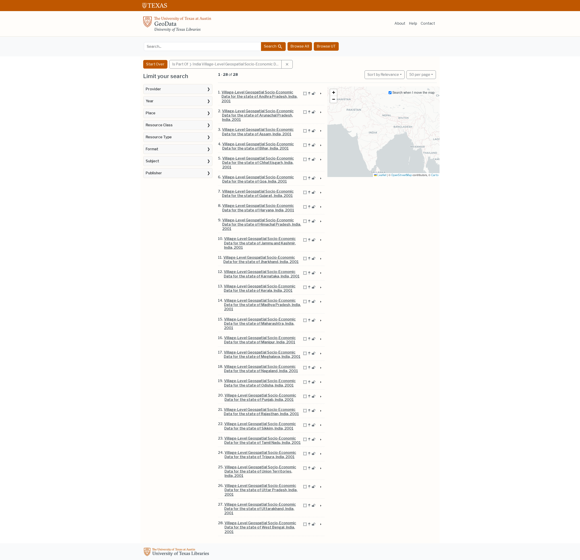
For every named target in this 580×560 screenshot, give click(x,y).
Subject (152, 161)
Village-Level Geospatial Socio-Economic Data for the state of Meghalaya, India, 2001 (262, 354)
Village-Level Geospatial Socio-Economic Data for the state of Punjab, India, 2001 (260, 397)
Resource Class (159, 125)
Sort (383, 74)
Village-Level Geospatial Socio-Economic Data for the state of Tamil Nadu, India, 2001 (262, 440)
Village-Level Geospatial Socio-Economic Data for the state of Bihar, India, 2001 (258, 146)
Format (152, 149)
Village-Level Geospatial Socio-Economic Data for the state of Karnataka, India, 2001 (262, 274)
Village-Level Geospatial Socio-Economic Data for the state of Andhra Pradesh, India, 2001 (259, 96)
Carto (434, 175)
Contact (428, 23)
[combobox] (202, 46)
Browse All (299, 46)
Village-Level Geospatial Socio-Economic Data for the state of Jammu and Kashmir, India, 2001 (260, 243)
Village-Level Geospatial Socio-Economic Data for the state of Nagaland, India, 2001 (261, 368)
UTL (177, 552)
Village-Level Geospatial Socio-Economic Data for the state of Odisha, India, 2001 (260, 383)
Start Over (155, 64)
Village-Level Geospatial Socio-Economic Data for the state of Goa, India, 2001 (258, 179)
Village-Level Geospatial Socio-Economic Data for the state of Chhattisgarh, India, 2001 (258, 162)
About (399, 23)
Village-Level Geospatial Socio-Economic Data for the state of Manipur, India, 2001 (260, 340)
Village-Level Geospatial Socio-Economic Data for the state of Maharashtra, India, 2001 (260, 323)
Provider (153, 89)
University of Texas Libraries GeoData (177, 25)
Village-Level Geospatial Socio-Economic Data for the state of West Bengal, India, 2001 (260, 527)
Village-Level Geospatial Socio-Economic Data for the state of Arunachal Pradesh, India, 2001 (258, 115)
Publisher (154, 173)
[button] (333, 92)
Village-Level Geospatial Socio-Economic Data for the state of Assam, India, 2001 (258, 131)
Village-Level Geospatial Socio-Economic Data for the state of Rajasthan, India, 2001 (261, 411)
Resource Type (159, 137)
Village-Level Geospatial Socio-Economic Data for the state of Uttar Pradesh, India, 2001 (261, 489)
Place (150, 113)
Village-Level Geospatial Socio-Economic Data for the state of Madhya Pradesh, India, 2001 (262, 304)
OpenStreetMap (401, 175)
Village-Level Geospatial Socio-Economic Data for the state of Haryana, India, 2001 (258, 207)
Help (413, 23)
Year (150, 101)
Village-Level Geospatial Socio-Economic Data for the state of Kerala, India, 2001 (259, 288)
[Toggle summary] (320, 93)
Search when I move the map (413, 92)
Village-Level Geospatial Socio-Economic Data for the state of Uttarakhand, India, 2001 (260, 508)
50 (419, 74)
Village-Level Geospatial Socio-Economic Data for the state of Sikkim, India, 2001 (260, 426)
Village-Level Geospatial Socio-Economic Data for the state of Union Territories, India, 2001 (260, 471)
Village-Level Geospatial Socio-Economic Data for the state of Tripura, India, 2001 (260, 454)
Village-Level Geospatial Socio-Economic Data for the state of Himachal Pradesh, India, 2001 (261, 224)
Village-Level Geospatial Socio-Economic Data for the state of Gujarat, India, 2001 (258, 193)
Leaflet (382, 175)
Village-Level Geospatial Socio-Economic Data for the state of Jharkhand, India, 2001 (261, 259)
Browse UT (326, 46)
